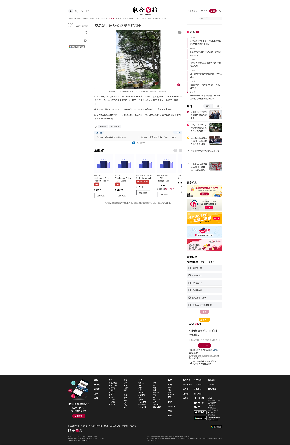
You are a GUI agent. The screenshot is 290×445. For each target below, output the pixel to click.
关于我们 (198, 380)
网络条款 (84, 426)
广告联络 (198, 389)
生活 (124, 18)
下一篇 (178, 132)
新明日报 (85, 11)
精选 (154, 395)
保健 (131, 18)
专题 (164, 18)
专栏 (140, 397)
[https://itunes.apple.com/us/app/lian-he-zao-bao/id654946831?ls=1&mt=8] (200, 412)
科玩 (154, 385)
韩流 (125, 405)
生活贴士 (156, 404)
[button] (220, 11)
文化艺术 (141, 392)
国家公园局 (115, 126)
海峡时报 (125, 426)
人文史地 (141, 395)
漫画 (125, 390)
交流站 (126, 388)
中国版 (186, 398)
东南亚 (104, 18)
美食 (140, 388)
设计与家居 (142, 407)
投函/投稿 (212, 389)
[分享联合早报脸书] (195, 398)
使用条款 (216, 356)
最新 (71, 18)
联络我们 (212, 384)
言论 (110, 18)
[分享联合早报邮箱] (199, 407)
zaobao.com (85, 440)
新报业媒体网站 (73, 426)
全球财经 (112, 388)
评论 (125, 385)
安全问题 (103, 126)
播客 (149, 18)
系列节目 (171, 395)
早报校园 (156, 399)
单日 (208, 106)
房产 (110, 395)
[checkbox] (190, 362)
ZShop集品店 (115, 426)
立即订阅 (79, 416)
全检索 (106, 426)
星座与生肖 (157, 407)
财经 (85, 18)
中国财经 (112, 390)
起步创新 (112, 402)
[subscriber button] (219, 11)
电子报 (204, 11)
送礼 (125, 407)
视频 (142, 18)
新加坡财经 (113, 385)
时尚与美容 (142, 404)
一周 (217, 106)
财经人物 (112, 404)
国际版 (186, 393)
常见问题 (212, 380)
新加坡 (77, 18)
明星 (125, 398)
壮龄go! (141, 383)
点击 (215, 350)
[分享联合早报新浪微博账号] (202, 402)
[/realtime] (197, 32)
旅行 (140, 390)
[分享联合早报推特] (199, 398)
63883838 (212, 408)
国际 (92, 18)
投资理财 (112, 392)
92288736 (214, 420)
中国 (97, 18)
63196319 (212, 403)
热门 (154, 402)
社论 (125, 383)
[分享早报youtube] (202, 398)
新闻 (169, 387)
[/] (145, 11)
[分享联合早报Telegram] (199, 402)
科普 (154, 388)
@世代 (140, 399)
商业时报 (133, 426)
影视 (125, 400)
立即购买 (101, 195)
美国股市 (112, 397)
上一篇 (99, 132)
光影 (154, 383)
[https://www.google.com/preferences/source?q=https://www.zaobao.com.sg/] (216, 427)
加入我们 (198, 393)
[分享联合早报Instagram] (195, 402)
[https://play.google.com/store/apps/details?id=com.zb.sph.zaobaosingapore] (200, 418)
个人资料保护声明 (196, 358)
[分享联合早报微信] (195, 407)
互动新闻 (156, 18)
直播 (169, 397)
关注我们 (198, 384)
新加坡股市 (113, 383)
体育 (137, 18)
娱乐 (117, 18)
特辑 (154, 397)
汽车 (154, 390)
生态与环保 (142, 402)
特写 (140, 385)
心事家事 (156, 392)
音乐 (125, 403)
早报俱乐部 (192, 11)
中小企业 (112, 399)
